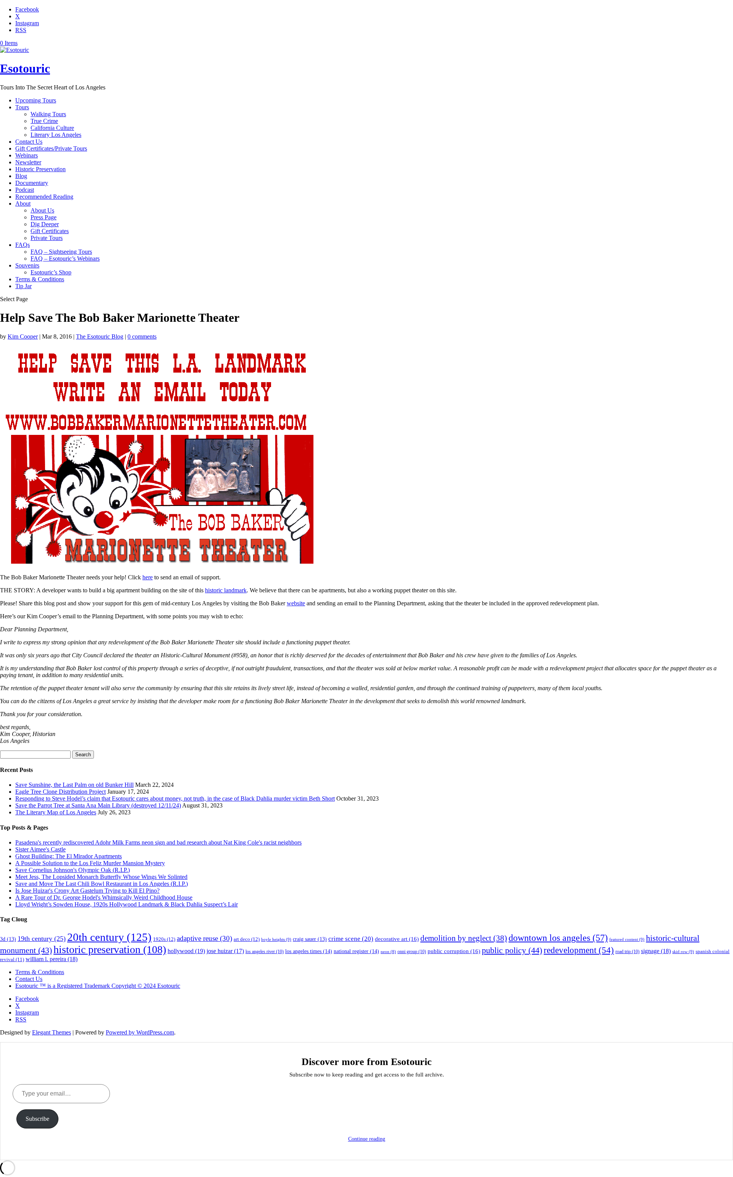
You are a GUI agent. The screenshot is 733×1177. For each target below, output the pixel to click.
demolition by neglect (463, 938)
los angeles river (264, 951)
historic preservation (109, 949)
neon (388, 952)
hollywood (186, 951)
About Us (42, 210)
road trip (627, 951)
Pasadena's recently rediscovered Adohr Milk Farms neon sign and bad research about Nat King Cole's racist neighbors (158, 842)
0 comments (142, 336)
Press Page (44, 217)
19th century (42, 938)
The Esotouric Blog (99, 336)
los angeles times (308, 951)
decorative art (397, 938)
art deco (247, 939)
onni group (411, 951)
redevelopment (579, 950)
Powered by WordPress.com (140, 1032)
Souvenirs (27, 265)
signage (656, 951)
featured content (626, 939)
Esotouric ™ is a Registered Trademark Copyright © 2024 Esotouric (97, 985)
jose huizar (225, 951)
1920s (164, 939)
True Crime (44, 121)
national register (356, 951)
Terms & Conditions (39, 279)
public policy (512, 950)
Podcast (24, 189)
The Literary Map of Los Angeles (55, 812)
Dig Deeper (45, 224)
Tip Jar (23, 286)
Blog (21, 176)
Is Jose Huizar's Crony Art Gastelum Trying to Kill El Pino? (87, 890)
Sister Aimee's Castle (40, 849)
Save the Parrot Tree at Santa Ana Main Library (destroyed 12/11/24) (98, 805)
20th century (109, 937)
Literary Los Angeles (56, 134)
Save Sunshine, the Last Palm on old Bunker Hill (74, 784)
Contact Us (28, 141)
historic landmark (226, 590)
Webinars (26, 155)
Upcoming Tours (35, 100)
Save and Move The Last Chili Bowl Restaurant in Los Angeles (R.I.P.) (101, 883)
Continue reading (366, 1139)
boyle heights (276, 939)
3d (8, 939)
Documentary (31, 183)
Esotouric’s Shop (51, 272)
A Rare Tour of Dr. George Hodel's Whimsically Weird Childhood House (103, 897)
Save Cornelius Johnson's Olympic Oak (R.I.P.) (72, 870)
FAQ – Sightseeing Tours (61, 251)
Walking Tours (48, 114)
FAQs (22, 245)
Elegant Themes (51, 1032)
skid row (683, 951)
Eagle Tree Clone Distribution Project (60, 791)
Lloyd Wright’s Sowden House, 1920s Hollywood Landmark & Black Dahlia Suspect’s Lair (126, 904)
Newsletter (28, 162)
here (147, 577)
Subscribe (37, 1118)
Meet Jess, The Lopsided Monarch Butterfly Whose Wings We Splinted (101, 877)
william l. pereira (51, 959)
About (23, 203)
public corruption (454, 951)
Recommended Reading (44, 196)
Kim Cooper (23, 336)
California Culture (52, 128)
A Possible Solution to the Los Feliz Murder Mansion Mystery (90, 863)
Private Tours (47, 238)
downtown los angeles (558, 938)
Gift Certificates (50, 231)
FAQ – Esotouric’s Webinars (65, 258)
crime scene (350, 938)
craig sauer (310, 939)
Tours (22, 107)
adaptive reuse (204, 938)
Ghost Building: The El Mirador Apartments (68, 856)
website (296, 603)
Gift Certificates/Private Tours (51, 148)
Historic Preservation (40, 169)
